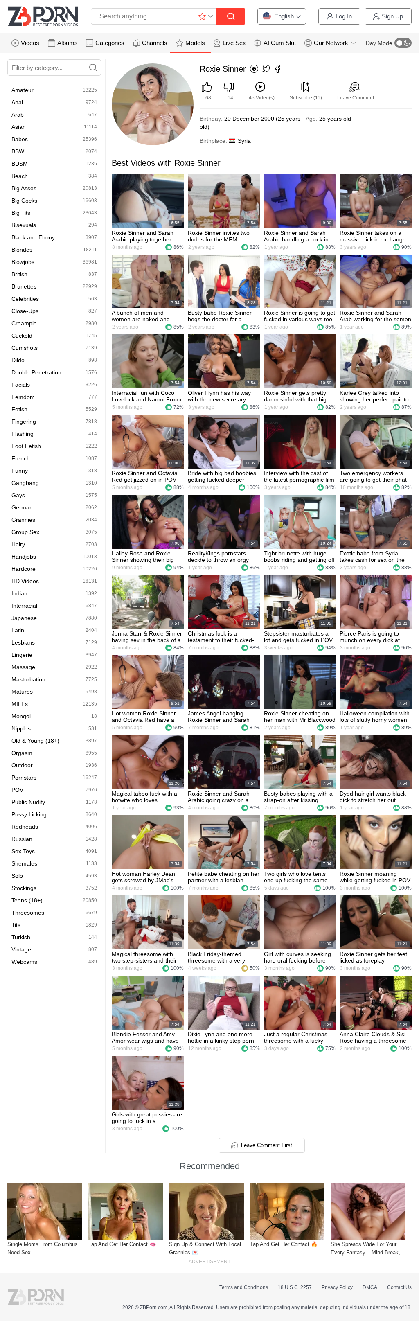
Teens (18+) (27, 900)
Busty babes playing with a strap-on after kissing (298, 796)
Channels (154, 42)
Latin (17, 630)
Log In (344, 16)
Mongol (21, 716)
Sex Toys (23, 851)
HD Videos (25, 581)
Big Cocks (24, 200)
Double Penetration (36, 372)
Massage (23, 667)
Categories (109, 42)
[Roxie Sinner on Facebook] (278, 69)
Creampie (24, 323)
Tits (15, 925)
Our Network (331, 42)
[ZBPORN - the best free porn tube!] (43, 16)
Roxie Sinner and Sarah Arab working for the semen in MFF (375, 315)
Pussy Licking (29, 814)
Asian (18, 127)
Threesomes (27, 912)
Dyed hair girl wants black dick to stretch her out (373, 796)
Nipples (21, 728)
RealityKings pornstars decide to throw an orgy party (218, 556)
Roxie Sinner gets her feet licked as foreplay (373, 957)
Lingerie (21, 654)
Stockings (23, 888)
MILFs (19, 704)
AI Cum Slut (280, 42)
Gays (18, 495)
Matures (22, 691)
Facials (20, 384)
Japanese (24, 618)
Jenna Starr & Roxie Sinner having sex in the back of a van (147, 636)
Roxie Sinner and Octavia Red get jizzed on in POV (145, 476)
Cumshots (24, 348)
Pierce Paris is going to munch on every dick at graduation (370, 636)
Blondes (21, 249)
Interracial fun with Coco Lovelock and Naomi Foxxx (147, 396)
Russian (21, 839)
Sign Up (392, 16)
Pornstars (23, 777)
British (19, 274)
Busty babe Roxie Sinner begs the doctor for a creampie (220, 315)
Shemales (24, 863)
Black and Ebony (33, 237)
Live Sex (234, 42)
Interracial (24, 605)
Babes (19, 139)
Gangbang (25, 483)
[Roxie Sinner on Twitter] (266, 69)
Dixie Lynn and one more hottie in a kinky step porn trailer (221, 1037)
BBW (17, 151)
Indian (19, 593)
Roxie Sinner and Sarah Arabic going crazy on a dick (219, 796)
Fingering (23, 421)
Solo (17, 875)
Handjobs (23, 556)
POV (17, 790)
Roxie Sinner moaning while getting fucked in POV (375, 877)
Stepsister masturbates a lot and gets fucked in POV (298, 636)
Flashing (22, 434)
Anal (17, 102)
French (20, 458)
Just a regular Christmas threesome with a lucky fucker (295, 1037)
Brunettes (23, 286)
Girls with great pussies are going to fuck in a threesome (147, 1117)
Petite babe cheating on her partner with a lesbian (223, 877)
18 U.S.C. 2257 (295, 1287)
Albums (67, 42)
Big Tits (20, 213)
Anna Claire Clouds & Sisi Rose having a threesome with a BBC (373, 1037)
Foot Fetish (26, 446)
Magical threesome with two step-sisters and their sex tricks (144, 957)
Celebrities (25, 298)
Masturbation (28, 679)
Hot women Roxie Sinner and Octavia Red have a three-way (144, 716)
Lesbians (23, 642)
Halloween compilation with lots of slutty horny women (375, 716)
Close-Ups (24, 311)
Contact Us (399, 1287)
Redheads (24, 826)
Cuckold (21, 335)
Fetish (19, 409)
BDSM (19, 163)
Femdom (23, 397)
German (22, 507)
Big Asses (23, 188)
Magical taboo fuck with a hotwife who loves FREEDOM (144, 796)
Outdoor (22, 765)
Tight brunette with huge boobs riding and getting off (299, 556)
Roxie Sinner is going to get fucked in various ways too (299, 315)
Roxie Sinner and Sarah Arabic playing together (142, 236)
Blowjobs (22, 262)
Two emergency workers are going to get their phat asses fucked (373, 476)
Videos (30, 42)
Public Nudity (28, 802)
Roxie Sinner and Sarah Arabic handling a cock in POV (296, 236)
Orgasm (21, 753)
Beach (19, 176)
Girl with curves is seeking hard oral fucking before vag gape (297, 957)
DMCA (370, 1287)
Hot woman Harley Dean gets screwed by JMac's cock (143, 877)
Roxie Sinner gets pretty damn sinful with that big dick (295, 396)
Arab (17, 114)
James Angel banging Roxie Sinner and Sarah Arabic (219, 716)
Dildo (18, 360)
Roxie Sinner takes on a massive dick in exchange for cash (373, 236)
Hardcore (23, 569)
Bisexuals (23, 225)
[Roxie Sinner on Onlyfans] (254, 69)
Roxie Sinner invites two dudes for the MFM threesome (219, 236)
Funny (19, 470)
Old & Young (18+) (35, 740)
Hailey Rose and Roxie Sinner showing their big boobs (143, 556)
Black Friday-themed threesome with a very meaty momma (216, 957)
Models (195, 42)
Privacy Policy (337, 1287)
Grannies (23, 519)
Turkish (20, 937)
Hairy (18, 544)
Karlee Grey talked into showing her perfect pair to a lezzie (374, 396)
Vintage (21, 949)
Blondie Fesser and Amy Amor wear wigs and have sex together (145, 1037)
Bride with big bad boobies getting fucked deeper (222, 476)
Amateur (22, 90)
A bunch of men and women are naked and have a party (141, 315)
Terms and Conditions (243, 1287)
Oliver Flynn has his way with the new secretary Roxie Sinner (219, 396)
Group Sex (25, 532)
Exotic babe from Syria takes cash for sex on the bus (372, 556)
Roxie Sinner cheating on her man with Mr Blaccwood (300, 716)
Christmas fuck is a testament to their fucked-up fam (221, 636)
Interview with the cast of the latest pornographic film (299, 476)
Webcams (24, 961)
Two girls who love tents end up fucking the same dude (296, 877)
